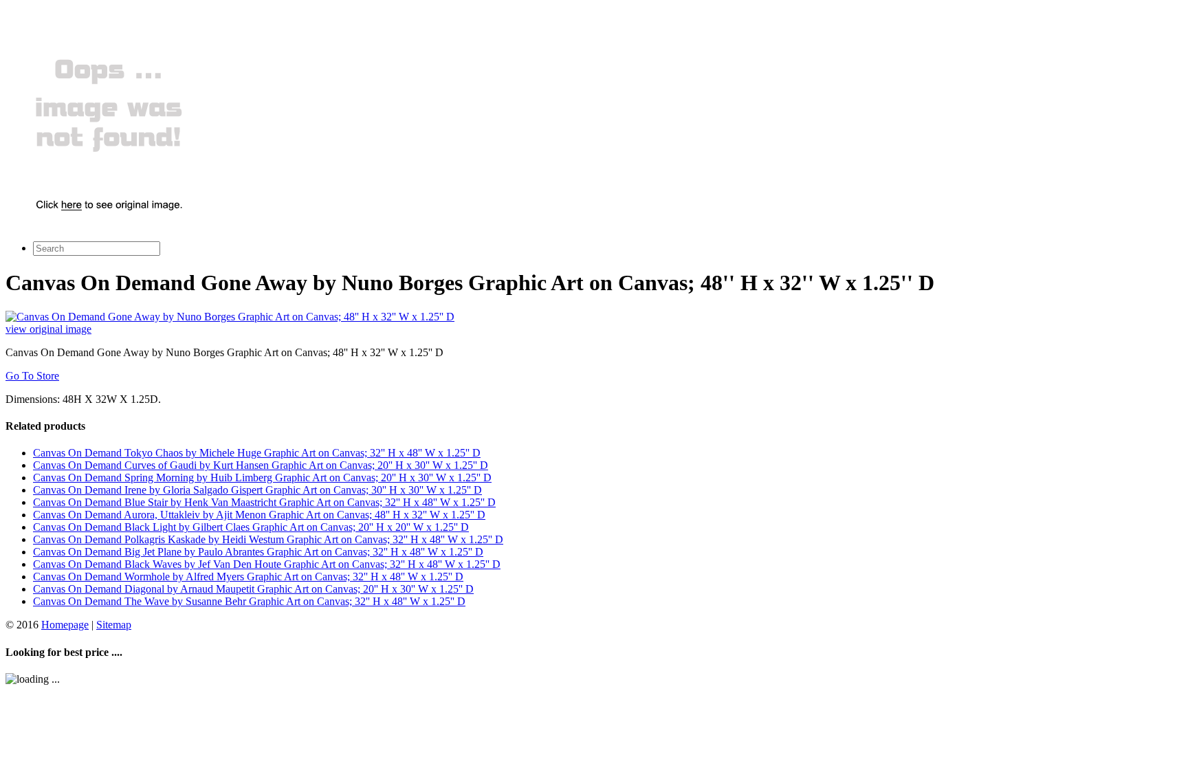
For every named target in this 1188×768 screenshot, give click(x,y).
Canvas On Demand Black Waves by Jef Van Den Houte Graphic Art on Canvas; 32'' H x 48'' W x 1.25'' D (266, 564)
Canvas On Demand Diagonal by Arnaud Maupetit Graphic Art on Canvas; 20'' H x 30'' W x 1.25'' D (253, 589)
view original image (48, 329)
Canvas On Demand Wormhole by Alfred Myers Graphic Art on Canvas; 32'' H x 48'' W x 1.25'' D (248, 576)
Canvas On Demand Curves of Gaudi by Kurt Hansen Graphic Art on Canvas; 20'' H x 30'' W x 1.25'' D (260, 465)
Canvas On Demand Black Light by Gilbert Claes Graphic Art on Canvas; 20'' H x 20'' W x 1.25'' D (251, 527)
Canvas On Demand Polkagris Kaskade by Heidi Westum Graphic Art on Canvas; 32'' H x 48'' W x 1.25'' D (268, 539)
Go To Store (32, 376)
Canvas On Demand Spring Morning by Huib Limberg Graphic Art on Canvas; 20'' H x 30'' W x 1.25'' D (262, 477)
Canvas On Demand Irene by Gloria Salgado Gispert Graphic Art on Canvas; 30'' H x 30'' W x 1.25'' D (257, 490)
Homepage (65, 624)
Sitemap (113, 624)
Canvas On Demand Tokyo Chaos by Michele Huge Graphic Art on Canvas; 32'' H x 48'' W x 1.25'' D (257, 453)
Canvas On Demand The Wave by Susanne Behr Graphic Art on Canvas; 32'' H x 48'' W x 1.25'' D (249, 601)
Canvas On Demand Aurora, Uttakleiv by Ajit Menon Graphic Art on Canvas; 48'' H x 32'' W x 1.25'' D (259, 514)
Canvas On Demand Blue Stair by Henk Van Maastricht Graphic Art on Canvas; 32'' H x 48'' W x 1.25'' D (264, 502)
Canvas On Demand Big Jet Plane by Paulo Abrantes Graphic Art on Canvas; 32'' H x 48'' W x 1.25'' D (258, 552)
